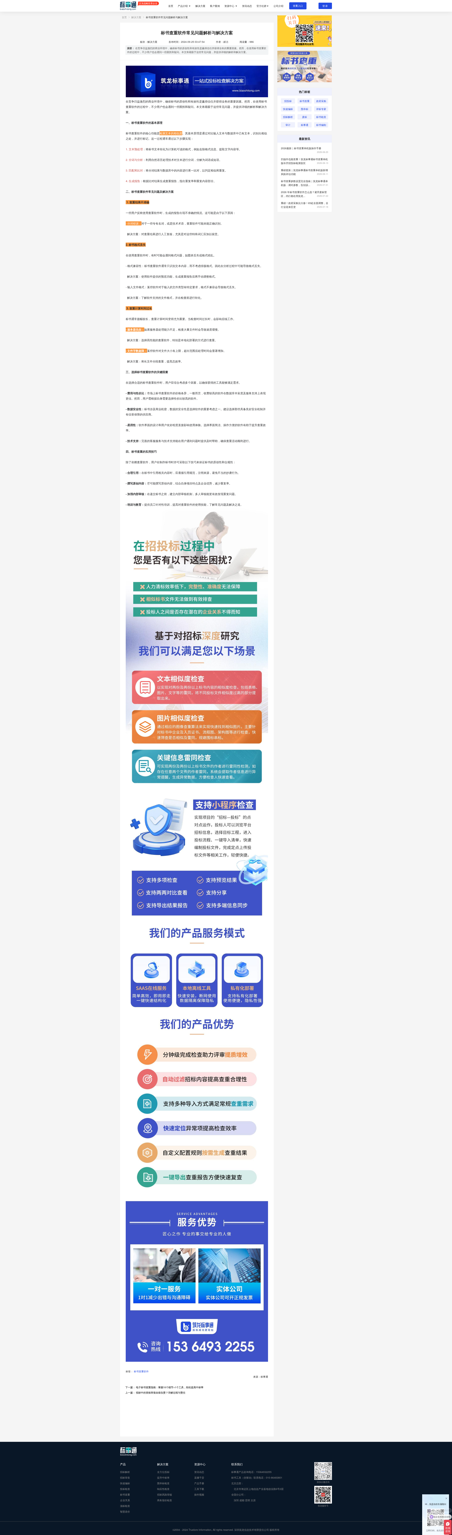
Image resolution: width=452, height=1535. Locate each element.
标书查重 (305, 101)
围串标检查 (163, 1483)
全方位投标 (163, 1472)
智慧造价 (125, 1511)
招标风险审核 (164, 1494)
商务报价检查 (164, 1500)
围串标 (304, 109)
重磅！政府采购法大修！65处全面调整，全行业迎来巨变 (304, 205)
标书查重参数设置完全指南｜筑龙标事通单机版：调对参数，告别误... (304, 183)
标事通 (304, 125)
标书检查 (321, 117)
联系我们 (237, 1464)
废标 (304, 117)
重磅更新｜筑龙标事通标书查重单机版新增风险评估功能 (304, 172)
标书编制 (321, 125)
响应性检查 (163, 1489)
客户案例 (215, 6)
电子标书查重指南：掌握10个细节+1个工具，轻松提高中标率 (169, 1387)
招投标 (288, 101)
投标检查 (125, 1489)
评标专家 (321, 109)
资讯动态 (247, 6)
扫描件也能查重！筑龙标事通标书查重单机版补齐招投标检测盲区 (304, 161)
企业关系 (125, 1500)
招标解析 (288, 117)
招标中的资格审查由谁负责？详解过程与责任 (160, 1392)
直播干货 (199, 1477)
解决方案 (200, 6)
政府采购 (321, 101)
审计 (288, 125)
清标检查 (125, 1506)
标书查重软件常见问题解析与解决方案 (167, 17)
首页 (170, 6)
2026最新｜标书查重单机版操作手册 (304, 148)
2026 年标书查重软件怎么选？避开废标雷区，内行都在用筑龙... (304, 194)
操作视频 (199, 1494)
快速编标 (288, 109)
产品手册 (199, 1483)
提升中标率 (163, 1477)
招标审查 (125, 1477)
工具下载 (199, 1489)
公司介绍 (278, 6)
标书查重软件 (141, 1371)
